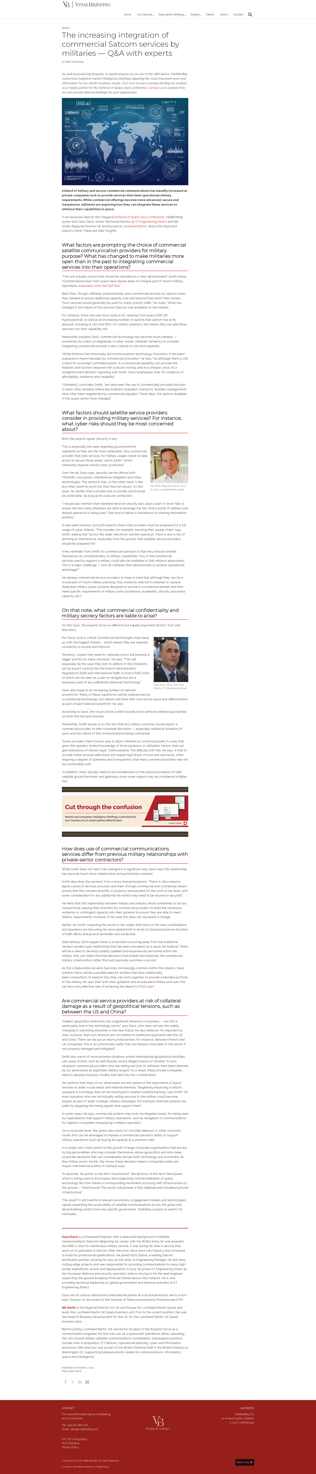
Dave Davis (70, 1236)
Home (127, 14)
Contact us (155, 87)
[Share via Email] (87, 1383)
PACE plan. (146, 986)
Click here (128, 83)
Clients (210, 14)
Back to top (243, 1462)
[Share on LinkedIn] (80, 1383)
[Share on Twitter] (72, 1383)
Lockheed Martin (135, 226)
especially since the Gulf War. (99, 285)
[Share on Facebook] (65, 1383)
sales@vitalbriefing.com (84, 1429)
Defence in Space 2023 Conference (139, 217)
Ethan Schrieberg (74, 61)
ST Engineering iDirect (151, 221)
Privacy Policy (70, 1447)
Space (65, 28)
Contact (238, 14)
